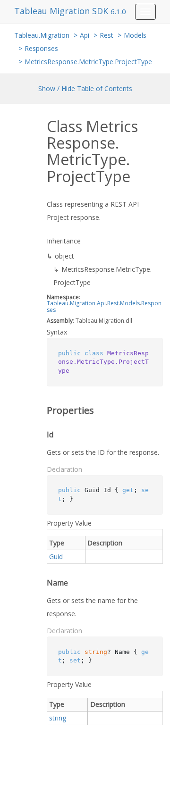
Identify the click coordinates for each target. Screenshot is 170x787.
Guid (56, 556)
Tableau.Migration (41, 35)
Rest (106, 35)
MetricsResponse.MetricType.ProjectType (88, 61)
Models (135, 35)
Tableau (57, 303)
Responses (41, 48)
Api (84, 35)
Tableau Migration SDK (62, 11)
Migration (82, 303)
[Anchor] (40, 410)
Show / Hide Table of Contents (85, 88)
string (57, 717)
